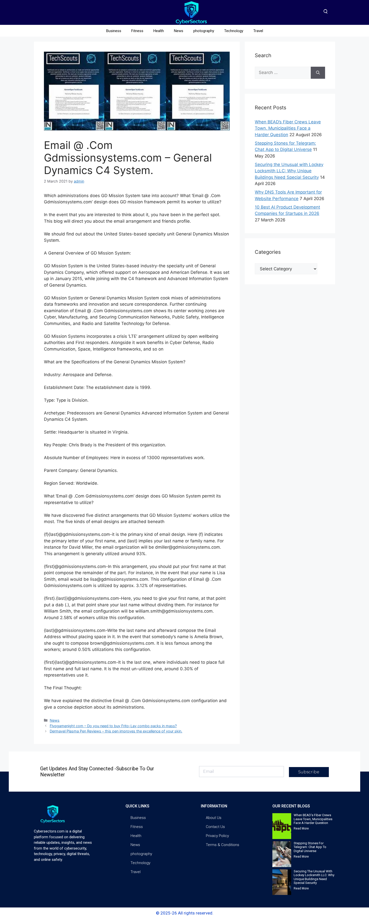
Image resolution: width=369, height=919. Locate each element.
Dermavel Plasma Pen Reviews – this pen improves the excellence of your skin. (116, 731)
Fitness (137, 31)
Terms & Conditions (222, 845)
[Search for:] (283, 73)
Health (158, 31)
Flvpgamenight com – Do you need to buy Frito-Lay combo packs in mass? (113, 726)
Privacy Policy (217, 835)
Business (113, 31)
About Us (213, 817)
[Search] (318, 73)
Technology (233, 31)
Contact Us (215, 826)
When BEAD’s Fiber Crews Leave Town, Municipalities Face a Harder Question (288, 128)
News (178, 31)
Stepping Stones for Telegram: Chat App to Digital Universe (310, 847)
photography (203, 31)
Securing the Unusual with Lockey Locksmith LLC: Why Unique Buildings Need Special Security (289, 171)
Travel (258, 31)
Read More (301, 828)
